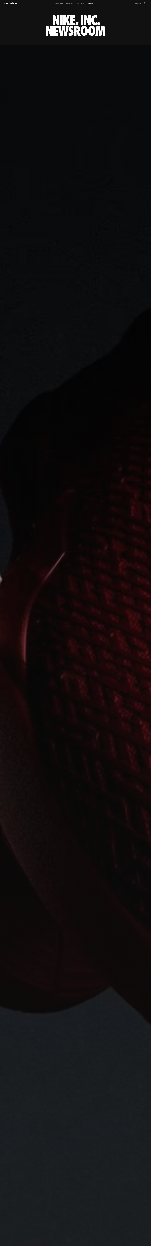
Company (80, 3)
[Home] (11, 3)
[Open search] (145, 3)
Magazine (59, 3)
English (137, 3)
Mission (69, 3)
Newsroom (92, 3)
